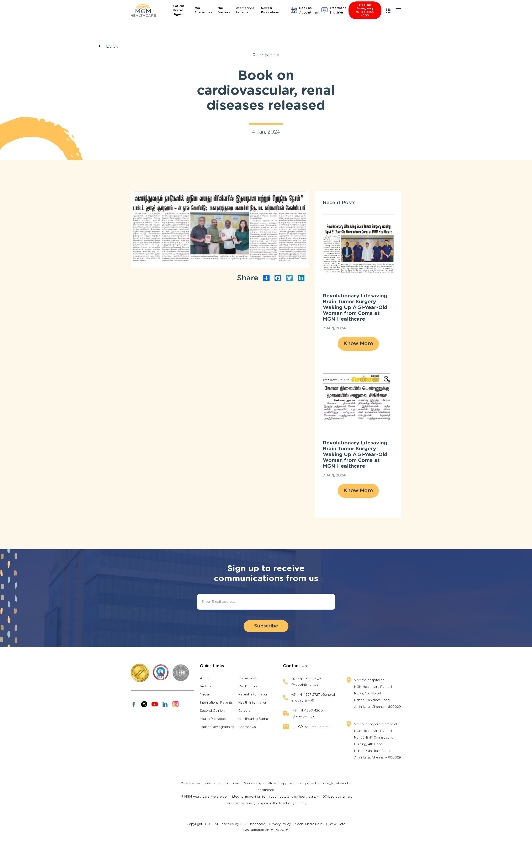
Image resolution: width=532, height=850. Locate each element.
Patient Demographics (217, 727)
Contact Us (247, 727)
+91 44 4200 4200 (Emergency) (307, 713)
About (205, 678)
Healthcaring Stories (254, 718)
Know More (358, 343)
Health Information (252, 702)
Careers (244, 710)
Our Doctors (224, 10)
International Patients (245, 10)
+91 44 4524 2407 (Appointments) (306, 681)
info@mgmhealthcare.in (311, 726)
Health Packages (213, 718)
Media (204, 694)
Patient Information (253, 694)
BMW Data (337, 824)
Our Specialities (203, 10)
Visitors (205, 686)
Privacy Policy (280, 824)
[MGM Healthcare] (143, 10)
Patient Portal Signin (179, 10)
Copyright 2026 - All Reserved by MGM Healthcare (226, 824)
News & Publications (270, 10)
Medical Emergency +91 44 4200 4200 (364, 10)
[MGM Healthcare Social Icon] (134, 704)
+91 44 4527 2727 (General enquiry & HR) (313, 697)
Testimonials (247, 678)
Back (112, 46)
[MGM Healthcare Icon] (162, 672)
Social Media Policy (309, 824)
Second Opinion (212, 710)
